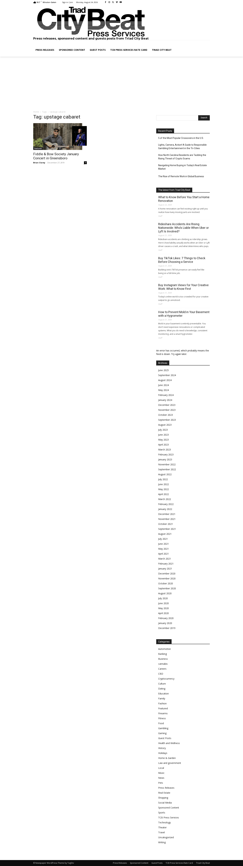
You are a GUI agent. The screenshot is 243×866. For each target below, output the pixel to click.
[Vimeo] (117, 2)
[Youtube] (120, 2)
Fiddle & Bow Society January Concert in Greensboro (56, 156)
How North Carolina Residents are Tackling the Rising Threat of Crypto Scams (182, 157)
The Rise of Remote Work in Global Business (181, 176)
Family (161, 698)
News (161, 777)
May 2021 (163, 548)
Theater (162, 827)
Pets (160, 782)
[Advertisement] (121, 83)
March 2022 (164, 499)
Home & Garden (167, 758)
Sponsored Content (168, 807)
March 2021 (164, 558)
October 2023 (165, 414)
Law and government (169, 763)
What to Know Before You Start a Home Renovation (183, 198)
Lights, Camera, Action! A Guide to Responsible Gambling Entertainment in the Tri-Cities (182, 146)
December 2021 (166, 514)
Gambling (163, 728)
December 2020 (166, 573)
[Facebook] (105, 2)
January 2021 (165, 568)
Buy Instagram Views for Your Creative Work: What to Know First (183, 286)
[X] (113, 2)
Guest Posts (164, 738)
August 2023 (165, 424)
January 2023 (165, 459)
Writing (162, 842)
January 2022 (165, 509)
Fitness (162, 718)
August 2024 (165, 380)
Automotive (164, 648)
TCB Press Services (168, 817)
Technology (164, 822)
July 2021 (163, 538)
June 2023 (163, 434)
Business (163, 658)
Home (36, 111)
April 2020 (163, 613)
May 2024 (163, 390)
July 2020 (163, 598)
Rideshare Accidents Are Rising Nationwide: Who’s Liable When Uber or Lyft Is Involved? (183, 227)
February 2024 (166, 395)
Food (161, 723)
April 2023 (163, 444)
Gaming (162, 733)
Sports (161, 812)
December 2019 (166, 628)
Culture (162, 683)
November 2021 (167, 519)
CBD (160, 673)
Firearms (163, 713)
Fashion (162, 703)
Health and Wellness (169, 743)
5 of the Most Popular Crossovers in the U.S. (181, 138)
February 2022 (166, 504)
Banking (162, 653)
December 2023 (166, 404)
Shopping (163, 797)
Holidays (162, 753)
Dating (161, 688)
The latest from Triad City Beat (174, 190)
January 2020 (165, 623)
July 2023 (163, 429)
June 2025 (163, 370)
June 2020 (163, 603)
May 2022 (163, 489)
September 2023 (167, 419)
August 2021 (165, 533)
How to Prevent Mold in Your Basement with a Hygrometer (183, 313)
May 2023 (163, 439)
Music (161, 772)
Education (163, 693)
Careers (162, 668)
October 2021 (165, 523)
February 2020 (166, 618)
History (162, 748)
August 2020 (165, 593)
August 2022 (165, 474)
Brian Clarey (39, 162)
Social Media (165, 802)
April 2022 (163, 494)
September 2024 (167, 375)
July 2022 (163, 479)
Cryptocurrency (166, 678)
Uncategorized (166, 837)
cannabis (163, 663)
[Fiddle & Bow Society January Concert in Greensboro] (60, 136)
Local (161, 767)
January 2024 (165, 400)
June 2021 (163, 543)
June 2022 (163, 484)
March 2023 (164, 449)
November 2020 (167, 578)
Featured (38, 148)
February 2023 (166, 454)
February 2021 (166, 563)
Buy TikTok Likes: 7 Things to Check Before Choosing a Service (181, 259)
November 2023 (167, 409)
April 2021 (163, 553)
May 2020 (163, 608)
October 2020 (165, 583)
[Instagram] (109, 2)
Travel (161, 832)
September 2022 (167, 469)
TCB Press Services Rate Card (179, 863)
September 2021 (167, 528)
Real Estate (164, 792)
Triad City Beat (203, 863)
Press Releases (166, 787)
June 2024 (163, 385)
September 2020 (167, 588)
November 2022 (167, 464)
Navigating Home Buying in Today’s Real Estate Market (182, 167)
